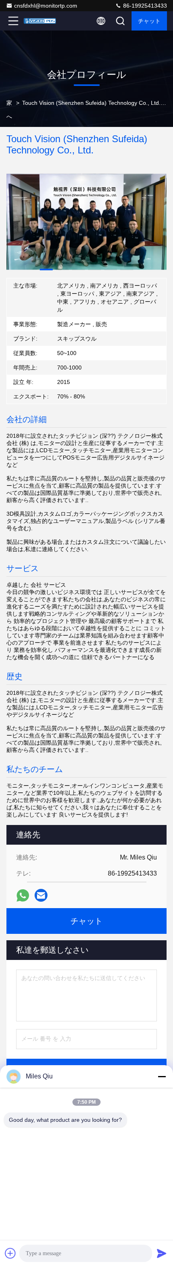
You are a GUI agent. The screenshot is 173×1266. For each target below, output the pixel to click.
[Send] (161, 1253)
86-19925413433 (144, 5)
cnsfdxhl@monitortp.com (45, 5)
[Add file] (10, 1253)
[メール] (41, 895)
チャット (149, 21)
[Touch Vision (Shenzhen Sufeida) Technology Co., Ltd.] (40, 21)
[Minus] (162, 1076)
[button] (46, 269)
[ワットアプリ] (22, 895)
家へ (9, 110)
